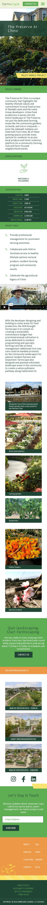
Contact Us (23, 654)
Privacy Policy (23, 885)
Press (37, 852)
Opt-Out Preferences (23, 892)
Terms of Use (23, 895)
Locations (28, 859)
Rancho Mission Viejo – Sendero (23, 770)
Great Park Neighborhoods (23, 739)
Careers (39, 859)
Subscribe (11, 828)
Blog (37, 867)
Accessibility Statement (23, 888)
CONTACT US (30, 3)
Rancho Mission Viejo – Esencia (23, 708)
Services (27, 852)
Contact (28, 867)
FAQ (37, 844)
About (27, 844)
